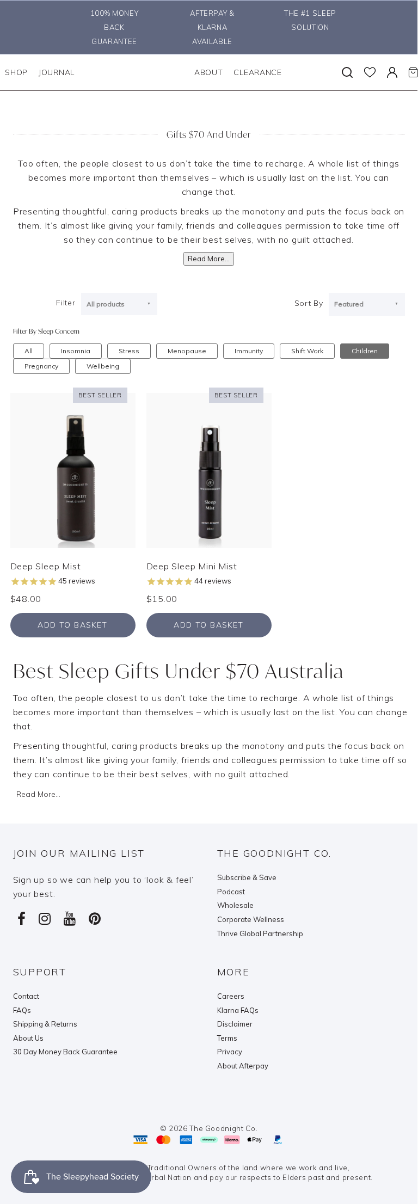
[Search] (347, 72)
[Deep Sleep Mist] (73, 469)
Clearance (257, 72)
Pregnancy (41, 366)
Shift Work (307, 351)
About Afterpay (242, 1065)
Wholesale (235, 905)
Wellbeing (103, 366)
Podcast (231, 891)
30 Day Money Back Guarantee (65, 1051)
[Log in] (392, 72)
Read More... (209, 258)
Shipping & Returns (45, 1023)
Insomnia (75, 351)
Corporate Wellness (250, 919)
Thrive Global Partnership (260, 933)
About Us (28, 1038)
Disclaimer (235, 1023)
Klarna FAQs (238, 1010)
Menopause (187, 351)
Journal (57, 72)
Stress (129, 351)
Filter (65, 303)
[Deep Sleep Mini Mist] (209, 469)
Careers (230, 996)
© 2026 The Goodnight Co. (209, 1128)
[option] (112, 27)
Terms (227, 1038)
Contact (26, 996)
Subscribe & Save (246, 877)
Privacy (229, 1051)
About (208, 72)
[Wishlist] (370, 72)
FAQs (22, 1010)
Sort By (308, 303)
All (28, 351)
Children (365, 351)
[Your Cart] (413, 72)
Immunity (249, 351)
